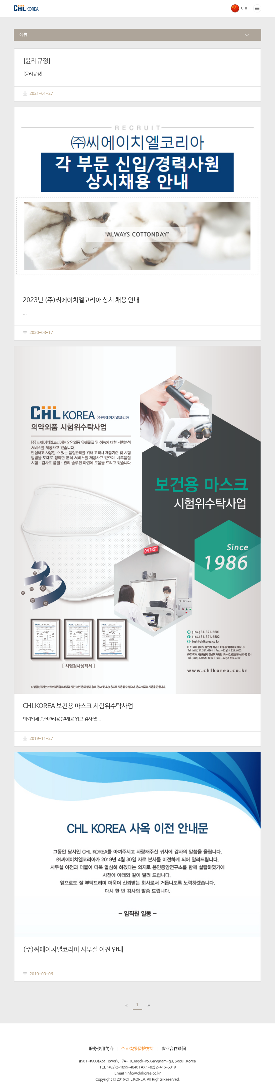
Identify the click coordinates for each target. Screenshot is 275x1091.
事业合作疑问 (173, 1048)
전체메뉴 (257, 8)
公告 (23, 34)
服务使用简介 (101, 1048)
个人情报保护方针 (137, 1048)
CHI (244, 8)
